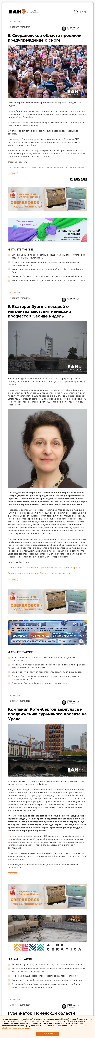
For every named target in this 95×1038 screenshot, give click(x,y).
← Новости (14, 22)
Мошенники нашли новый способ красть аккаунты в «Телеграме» (46, 976)
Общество (13, 173)
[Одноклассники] (75, 179)
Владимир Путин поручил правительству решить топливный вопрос (47, 276)
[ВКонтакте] (71, 179)
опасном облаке (69, 154)
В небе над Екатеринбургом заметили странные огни (39, 683)
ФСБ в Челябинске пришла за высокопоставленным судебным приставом (44, 659)
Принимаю (47, 1034)
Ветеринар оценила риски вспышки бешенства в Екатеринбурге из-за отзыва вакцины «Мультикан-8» (48, 256)
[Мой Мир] (82, 179)
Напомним (13, 836)
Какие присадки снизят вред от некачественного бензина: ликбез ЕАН (48, 281)
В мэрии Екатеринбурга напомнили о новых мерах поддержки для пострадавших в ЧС (46, 263)
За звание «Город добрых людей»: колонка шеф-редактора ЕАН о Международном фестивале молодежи (46, 985)
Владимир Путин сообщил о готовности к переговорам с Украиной (47, 980)
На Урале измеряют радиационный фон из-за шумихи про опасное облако (46, 167)
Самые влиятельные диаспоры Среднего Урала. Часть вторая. (40, 573)
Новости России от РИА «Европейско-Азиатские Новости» (17, 12)
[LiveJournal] (85, 179)
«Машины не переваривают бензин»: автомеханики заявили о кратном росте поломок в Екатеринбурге (48, 666)
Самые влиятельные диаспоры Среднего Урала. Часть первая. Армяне (44, 568)
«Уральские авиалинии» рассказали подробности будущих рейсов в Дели (47, 270)
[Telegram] (78, 179)
